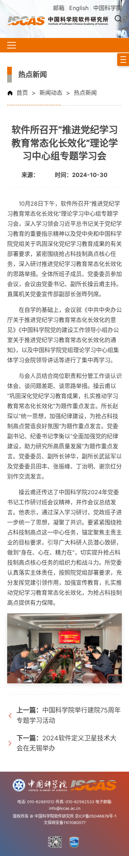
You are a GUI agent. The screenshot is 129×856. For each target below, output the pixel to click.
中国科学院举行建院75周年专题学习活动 (68, 715)
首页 (22, 92)
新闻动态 (50, 92)
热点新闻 (85, 92)
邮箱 (58, 7)
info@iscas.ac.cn (64, 808)
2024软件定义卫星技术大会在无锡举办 (66, 743)
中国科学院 (107, 7)
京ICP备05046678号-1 (95, 816)
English (79, 7)
